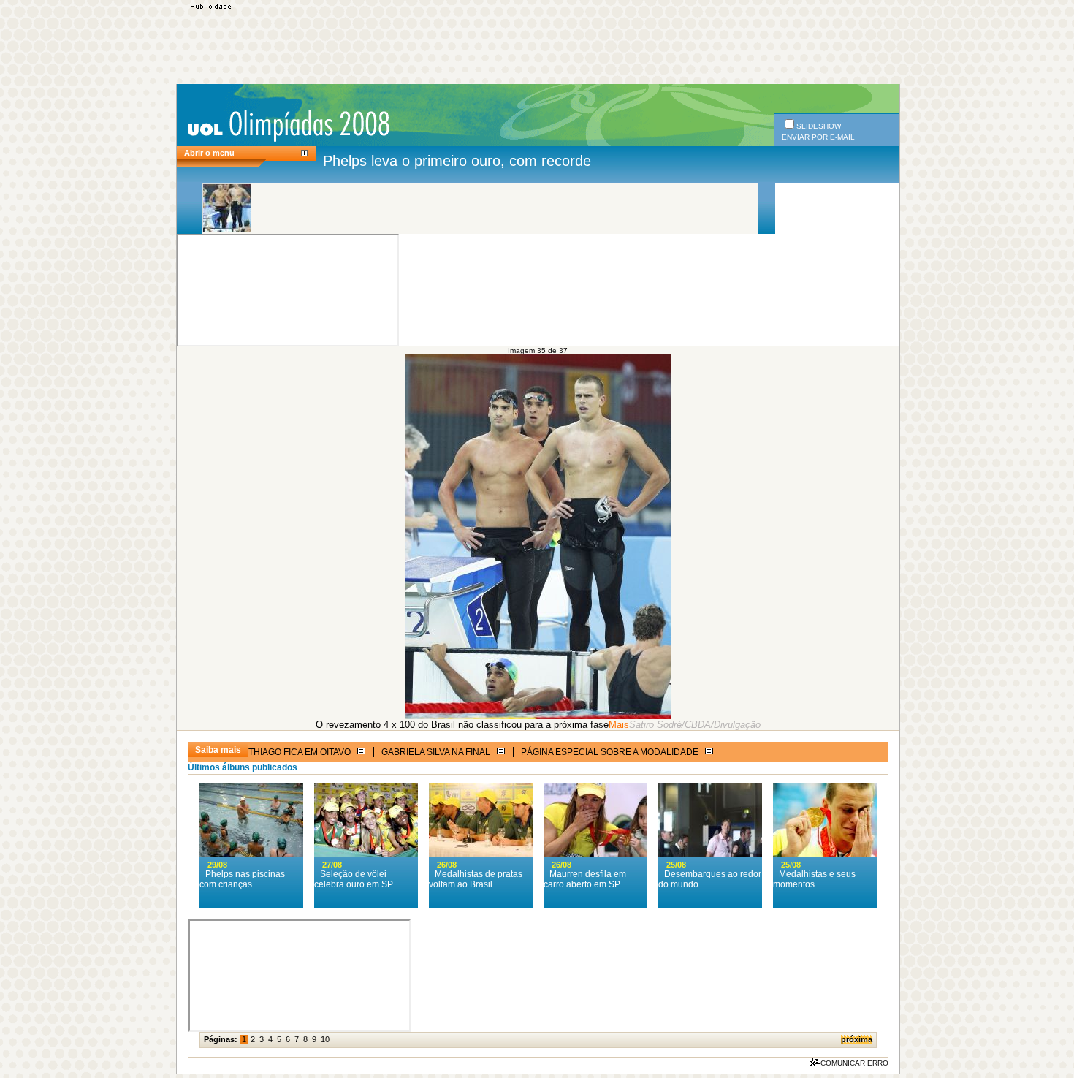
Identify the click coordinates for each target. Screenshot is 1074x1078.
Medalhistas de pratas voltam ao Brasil (475, 879)
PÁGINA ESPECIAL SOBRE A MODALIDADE (611, 752)
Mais (619, 724)
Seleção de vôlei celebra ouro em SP (353, 879)
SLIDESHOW (818, 126)
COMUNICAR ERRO (854, 1063)
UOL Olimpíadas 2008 (288, 125)
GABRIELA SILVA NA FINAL (436, 752)
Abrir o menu (209, 152)
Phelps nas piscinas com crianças (242, 879)
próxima (856, 1039)
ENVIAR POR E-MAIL (818, 137)
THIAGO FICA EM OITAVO (300, 752)
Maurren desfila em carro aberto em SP (585, 879)
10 (325, 1039)
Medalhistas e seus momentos (814, 879)
